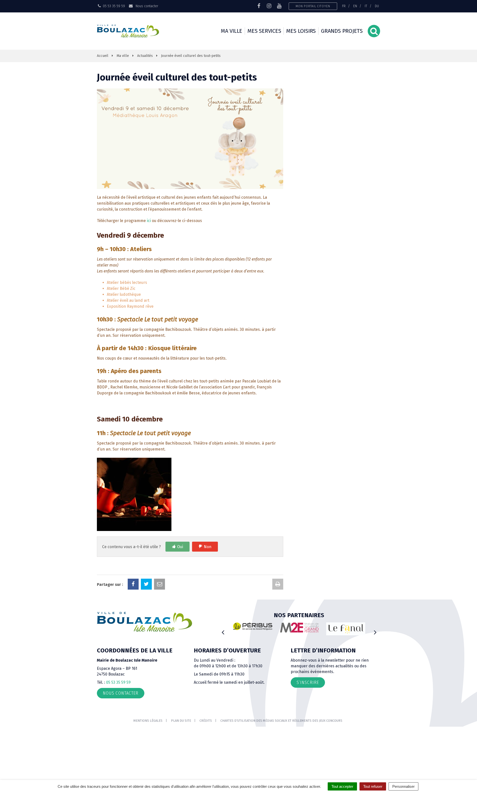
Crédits (205, 720)
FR (344, 6)
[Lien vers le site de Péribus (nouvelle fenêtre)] (252, 626)
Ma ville (231, 31)
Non (207, 546)
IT (366, 6)
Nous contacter (146, 6)
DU (377, 6)
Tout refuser (372, 786)
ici (149, 220)
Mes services (264, 31)
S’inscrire (308, 682)
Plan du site (181, 720)
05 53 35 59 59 (118, 682)
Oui (180, 546)
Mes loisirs (301, 31)
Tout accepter (342, 786)
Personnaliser (403, 786)
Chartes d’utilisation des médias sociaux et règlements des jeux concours (281, 720)
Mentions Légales (147, 720)
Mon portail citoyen (313, 6)
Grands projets (342, 31)
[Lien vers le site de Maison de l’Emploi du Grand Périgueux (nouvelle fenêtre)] (299, 627)
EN (355, 6)
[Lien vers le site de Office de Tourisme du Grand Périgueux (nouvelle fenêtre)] (345, 629)
